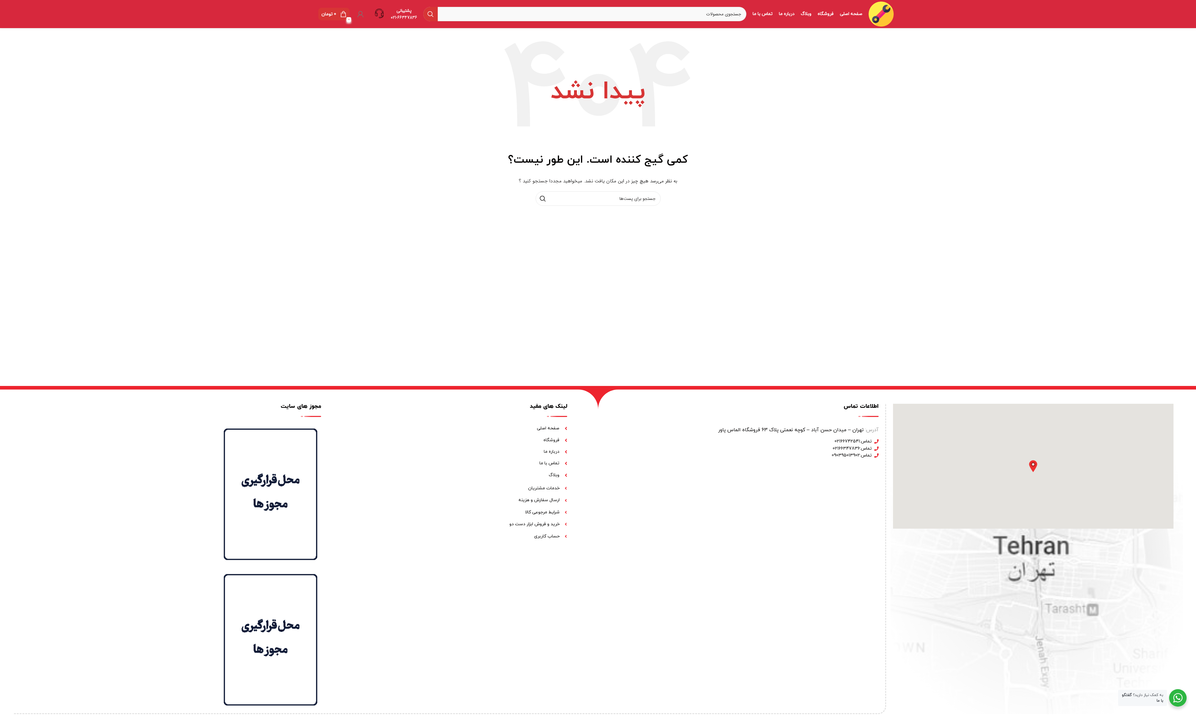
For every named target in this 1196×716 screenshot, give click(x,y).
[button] (1033, 466)
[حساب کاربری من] (360, 14)
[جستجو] (430, 14)
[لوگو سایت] (881, 13)
